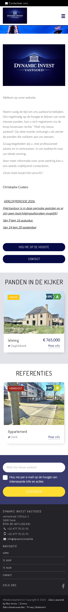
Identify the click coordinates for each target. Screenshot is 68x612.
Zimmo (23, 603)
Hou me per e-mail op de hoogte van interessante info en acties (33, 479)
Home (6, 552)
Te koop (7, 560)
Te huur (7, 567)
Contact (34, 259)
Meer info (54, 346)
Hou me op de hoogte (34, 247)
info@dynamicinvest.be (20, 538)
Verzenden (34, 491)
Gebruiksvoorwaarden (14, 607)
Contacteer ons (18, 3)
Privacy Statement (36, 607)
